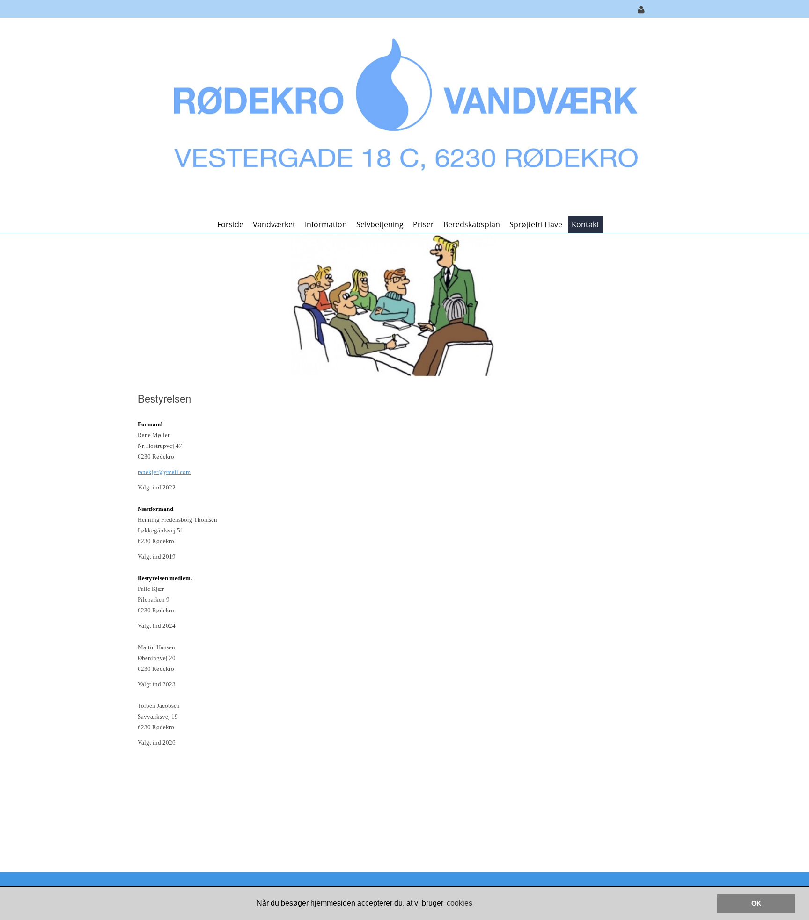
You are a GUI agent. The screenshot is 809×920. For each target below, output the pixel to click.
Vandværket (274, 224)
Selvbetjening (380, 224)
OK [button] (756, 903)
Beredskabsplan (471, 224)
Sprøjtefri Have (535, 224)
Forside (230, 224)
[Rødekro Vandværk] (401, 116)
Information (326, 224)
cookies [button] (459, 903)
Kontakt (585, 224)
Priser (423, 224)
